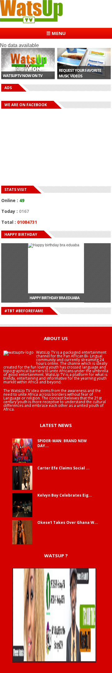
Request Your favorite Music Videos (80, 73)
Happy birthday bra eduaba (54, 291)
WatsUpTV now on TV (22, 75)
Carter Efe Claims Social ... (63, 468)
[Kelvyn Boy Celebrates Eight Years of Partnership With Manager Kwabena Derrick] (22, 516)
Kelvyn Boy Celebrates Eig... (64, 495)
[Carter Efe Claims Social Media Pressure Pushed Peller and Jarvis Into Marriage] (22, 488)
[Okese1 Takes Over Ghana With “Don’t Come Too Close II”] (22, 543)
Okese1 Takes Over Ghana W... (67, 522)
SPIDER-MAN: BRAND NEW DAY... (62, 443)
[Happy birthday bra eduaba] (56, 266)
